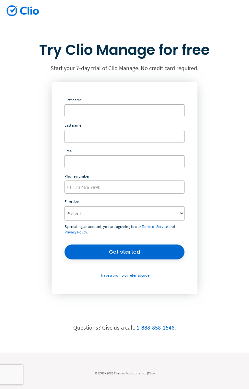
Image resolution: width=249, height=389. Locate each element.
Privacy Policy (76, 232)
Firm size (72, 201)
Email (69, 150)
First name (73, 99)
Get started (124, 252)
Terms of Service (155, 226)
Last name (73, 125)
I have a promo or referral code (124, 275)
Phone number (77, 176)
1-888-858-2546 (155, 327)
